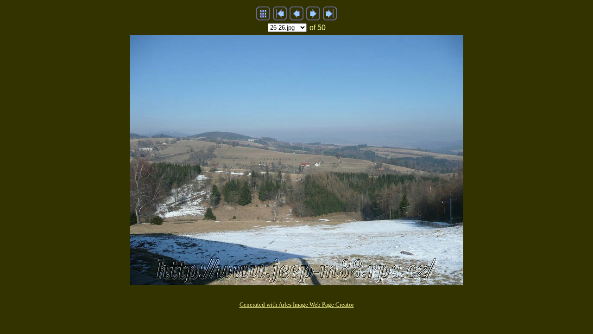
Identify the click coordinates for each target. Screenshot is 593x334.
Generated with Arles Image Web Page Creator (297, 304)
